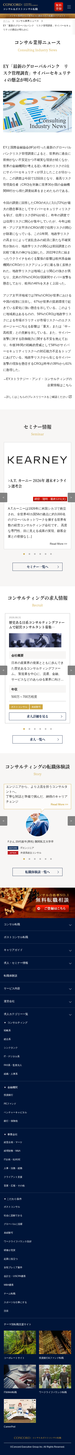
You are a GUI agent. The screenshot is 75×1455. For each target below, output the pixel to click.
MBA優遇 (8, 1285)
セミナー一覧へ (37, 566)
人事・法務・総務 (13, 1168)
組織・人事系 (11, 1074)
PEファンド (10, 1103)
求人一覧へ (37, 739)
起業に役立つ (11, 1259)
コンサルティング (18, 1022)
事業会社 (13, 1134)
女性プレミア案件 (13, 1267)
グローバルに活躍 (13, 1224)
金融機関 (13, 1087)
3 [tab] (35, 554)
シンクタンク (11, 1047)
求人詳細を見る (37, 716)
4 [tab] (40, 554)
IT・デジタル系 (12, 1056)
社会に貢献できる (13, 1215)
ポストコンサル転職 (16, 937)
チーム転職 (9, 1293)
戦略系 (7, 1030)
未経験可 (36, 707)
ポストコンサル (19, 707)
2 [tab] (30, 554)
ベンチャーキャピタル (15, 1112)
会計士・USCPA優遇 (15, 1276)
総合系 (7, 1039)
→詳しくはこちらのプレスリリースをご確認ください (35, 396)
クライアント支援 (13, 1177)
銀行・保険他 (11, 1121)
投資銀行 (8, 1095)
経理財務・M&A (12, 1150)
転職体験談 (10, 975)
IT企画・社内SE (12, 1159)
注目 (6, 1310)
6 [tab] (51, 554)
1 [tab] (24, 554)
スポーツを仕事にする (15, 1302)
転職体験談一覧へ (37, 872)
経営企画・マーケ (13, 1142)
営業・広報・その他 (14, 1185)
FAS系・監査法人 (13, 1065)
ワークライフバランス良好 (18, 1241)
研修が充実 (9, 1250)
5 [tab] (46, 554)
